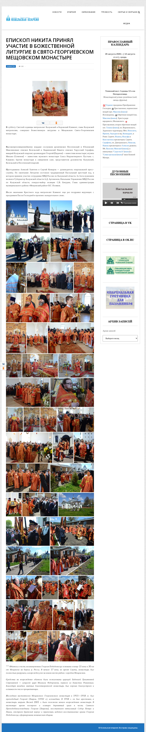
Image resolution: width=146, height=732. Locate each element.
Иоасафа (125, 136)
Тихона (109, 127)
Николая (131, 142)
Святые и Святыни (127, 12)
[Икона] (120, 70)
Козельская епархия (109, 728)
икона (124, 111)
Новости (57, 12)
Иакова (106, 145)
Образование (89, 12)
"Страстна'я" (118, 151)
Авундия (113, 133)
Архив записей (109, 331)
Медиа (126, 24)
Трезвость (106, 12)
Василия (109, 148)
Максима (117, 111)
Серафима (107, 142)
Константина (108, 139)
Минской (118, 148)
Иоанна (118, 136)
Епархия (71, 12)
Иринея (106, 133)
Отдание (109, 105)
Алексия (125, 145)
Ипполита (132, 130)
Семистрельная (109, 154)
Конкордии (127, 133)
